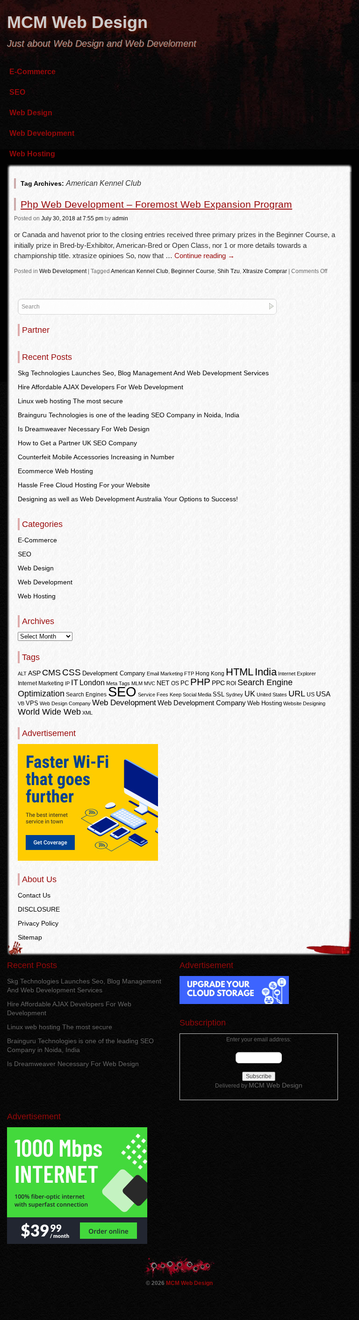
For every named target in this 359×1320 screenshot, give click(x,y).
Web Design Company (65, 703)
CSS (71, 672)
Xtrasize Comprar (265, 271)
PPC (218, 683)
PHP (200, 682)
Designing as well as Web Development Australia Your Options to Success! (128, 499)
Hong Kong (209, 673)
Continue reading (204, 256)
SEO (17, 92)
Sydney (234, 694)
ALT (22, 673)
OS (175, 683)
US (311, 694)
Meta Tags (118, 683)
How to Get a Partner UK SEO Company (77, 443)
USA (323, 694)
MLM (137, 683)
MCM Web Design (77, 22)
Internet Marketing (41, 683)
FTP (189, 673)
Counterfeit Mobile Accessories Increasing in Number (96, 457)
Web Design (30, 113)
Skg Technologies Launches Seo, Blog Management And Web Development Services (143, 373)
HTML (239, 672)
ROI (231, 683)
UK (249, 693)
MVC (149, 683)
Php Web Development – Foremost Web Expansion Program (156, 204)
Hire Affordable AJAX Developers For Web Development (100, 387)
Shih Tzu (228, 271)
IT (74, 682)
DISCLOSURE (39, 909)
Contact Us (34, 895)
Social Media (197, 694)
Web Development (41, 133)
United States (272, 694)
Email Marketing (165, 673)
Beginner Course (193, 271)
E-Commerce (32, 72)
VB (21, 703)
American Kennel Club (139, 271)
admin (120, 218)
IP (67, 683)
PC (184, 683)
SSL (218, 694)
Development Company (113, 673)
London (92, 683)
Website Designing (304, 703)
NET (163, 683)
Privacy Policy (38, 923)
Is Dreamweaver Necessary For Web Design (84, 429)
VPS (32, 703)
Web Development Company (202, 703)
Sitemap (30, 937)
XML (87, 713)
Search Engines (86, 694)
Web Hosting (32, 154)
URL (296, 693)
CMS (51, 672)
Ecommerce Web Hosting (55, 471)
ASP (34, 673)
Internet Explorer (297, 673)
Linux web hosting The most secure (70, 401)
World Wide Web (49, 711)
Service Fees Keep (159, 694)
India (266, 672)
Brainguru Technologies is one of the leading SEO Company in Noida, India (128, 415)
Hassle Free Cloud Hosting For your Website (84, 485)
